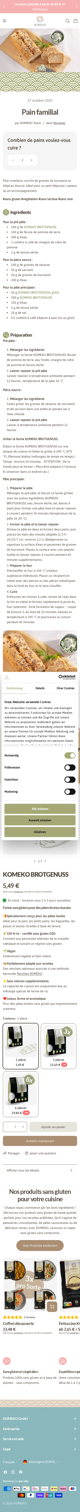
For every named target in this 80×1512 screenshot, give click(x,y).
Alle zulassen (40, 808)
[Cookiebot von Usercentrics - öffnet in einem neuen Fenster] (59, 677)
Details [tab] (40, 688)
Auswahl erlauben (40, 820)
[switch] (70, 767)
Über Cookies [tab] (65, 688)
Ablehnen (40, 832)
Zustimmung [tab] (14, 688)
